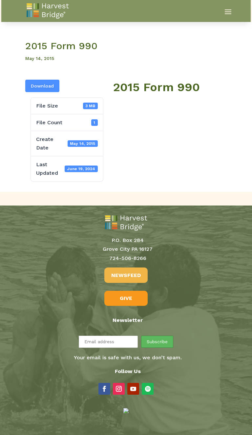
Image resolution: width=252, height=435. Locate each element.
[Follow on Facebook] (104, 389)
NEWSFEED (126, 275)
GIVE (126, 298)
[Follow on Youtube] (133, 389)
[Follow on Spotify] (148, 389)
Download (42, 86)
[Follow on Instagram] (119, 389)
